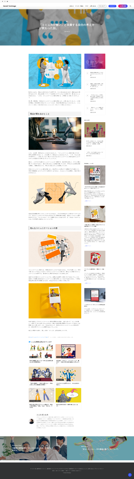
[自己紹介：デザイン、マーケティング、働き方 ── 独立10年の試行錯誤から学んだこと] (68, 358)
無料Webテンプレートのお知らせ (76, 468)
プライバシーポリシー (99, 468)
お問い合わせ (91, 468)
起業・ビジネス (60, 379)
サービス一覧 (33, 468)
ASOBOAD (51, 420)
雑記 (67, 21)
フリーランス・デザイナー (35, 379)
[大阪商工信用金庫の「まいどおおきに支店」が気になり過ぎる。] (33, 448)
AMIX (50, 417)
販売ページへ (88, 200)
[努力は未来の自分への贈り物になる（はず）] (68, 402)
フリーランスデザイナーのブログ (61, 468)
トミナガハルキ (42, 415)
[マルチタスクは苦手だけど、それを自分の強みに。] (68, 380)
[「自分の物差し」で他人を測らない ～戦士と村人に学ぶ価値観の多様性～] (41, 380)
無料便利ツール (50, 468)
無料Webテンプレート (41, 468)
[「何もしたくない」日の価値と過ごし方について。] (100, 448)
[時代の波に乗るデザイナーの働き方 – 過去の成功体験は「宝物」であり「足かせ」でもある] (41, 402)
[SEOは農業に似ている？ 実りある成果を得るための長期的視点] (41, 358)
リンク (85, 468)
